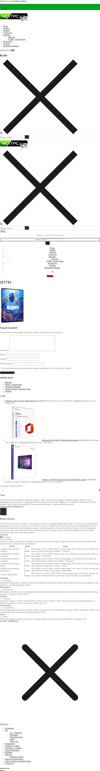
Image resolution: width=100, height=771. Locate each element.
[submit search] (27, 137)
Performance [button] (5, 587)
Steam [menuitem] (12, 739)
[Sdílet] (6, 768)
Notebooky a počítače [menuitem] (13, 748)
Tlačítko (50, 276)
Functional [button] (4, 578)
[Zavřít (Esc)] (8, 768)
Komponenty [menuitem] (10, 744)
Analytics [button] (3, 596)
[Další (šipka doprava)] (3, 770)
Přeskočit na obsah (7, 1)
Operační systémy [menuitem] (17, 757)
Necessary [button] (4, 535)
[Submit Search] (47, 243)
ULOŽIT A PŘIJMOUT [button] (9, 621)
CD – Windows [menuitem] (16, 733)
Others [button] (2, 614)
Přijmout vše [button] (19, 506)
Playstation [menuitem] (14, 735)
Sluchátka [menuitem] (8, 752)
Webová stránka (6, 364)
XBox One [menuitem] (14, 741)
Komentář (4, 350)
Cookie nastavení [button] (6, 506)
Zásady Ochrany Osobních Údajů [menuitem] (18, 761)
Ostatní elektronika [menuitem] (12, 750)
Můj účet (8, 382)
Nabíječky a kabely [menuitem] (12, 746)
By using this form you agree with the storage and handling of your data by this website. (37, 368)
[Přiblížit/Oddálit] (1, 768)
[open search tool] (39, 134)
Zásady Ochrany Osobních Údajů (18, 389)
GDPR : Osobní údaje (13, 385)
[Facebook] (5, 9)
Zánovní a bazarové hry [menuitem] (14, 759)
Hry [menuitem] (6, 730)
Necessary (7, 537)
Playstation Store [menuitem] (16, 737)
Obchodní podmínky (13, 387)
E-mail (3, 359)
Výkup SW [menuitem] (9, 763)
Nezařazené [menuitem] (9, 728)
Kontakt (8, 391)
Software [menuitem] (8, 755)
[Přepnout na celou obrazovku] (3, 768)
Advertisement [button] (5, 605)
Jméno (3, 355)
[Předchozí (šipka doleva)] (1, 770)
